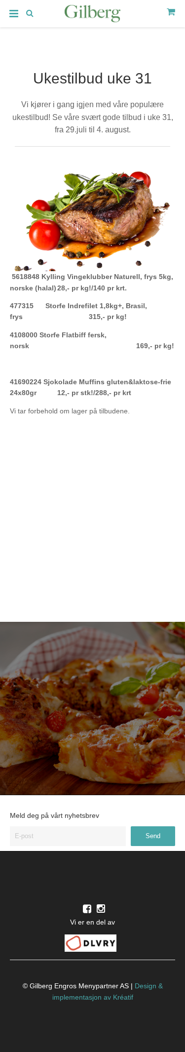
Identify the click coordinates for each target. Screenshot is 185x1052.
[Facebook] (87, 908)
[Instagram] (101, 908)
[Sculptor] (93, 15)
